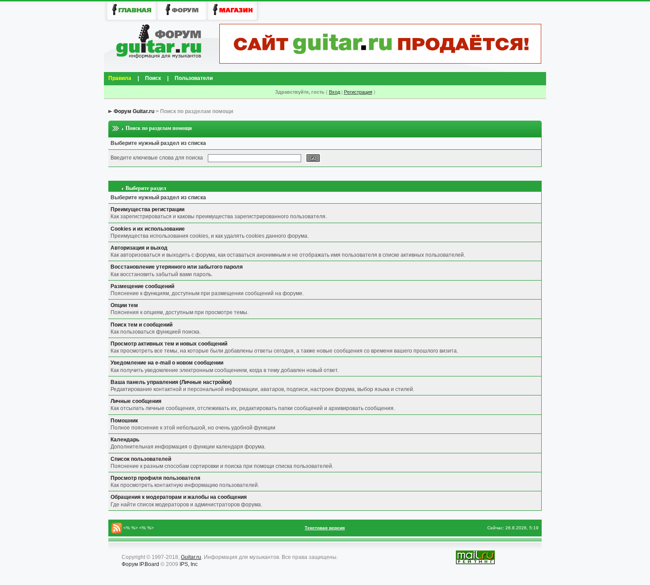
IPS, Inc (189, 564)
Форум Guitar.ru (134, 111)
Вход (334, 92)
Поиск (153, 78)
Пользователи (194, 78)
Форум (130, 564)
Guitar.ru (191, 557)
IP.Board (149, 564)
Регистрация (358, 92)
